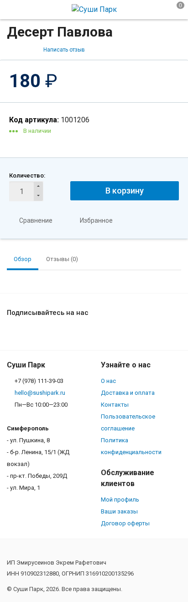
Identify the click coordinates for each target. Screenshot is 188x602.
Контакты (115, 404)
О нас (108, 380)
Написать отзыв (64, 50)
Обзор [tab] (22, 259)
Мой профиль (120, 499)
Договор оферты (125, 523)
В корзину (124, 190)
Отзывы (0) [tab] (62, 259)
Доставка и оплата (128, 392)
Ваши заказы (119, 511)
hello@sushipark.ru (40, 392)
